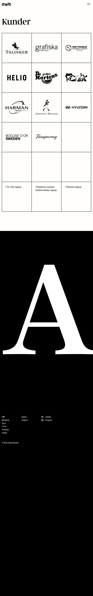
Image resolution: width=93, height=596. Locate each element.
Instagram (48, 420)
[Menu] (88, 4)
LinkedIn (48, 417)
